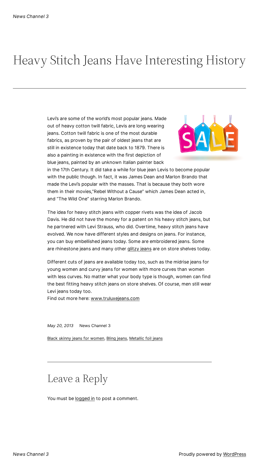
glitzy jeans (139, 248)
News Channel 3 (31, 16)
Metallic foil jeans (146, 338)
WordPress (234, 454)
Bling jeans (116, 338)
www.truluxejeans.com (115, 298)
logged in (85, 398)
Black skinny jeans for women (75, 338)
